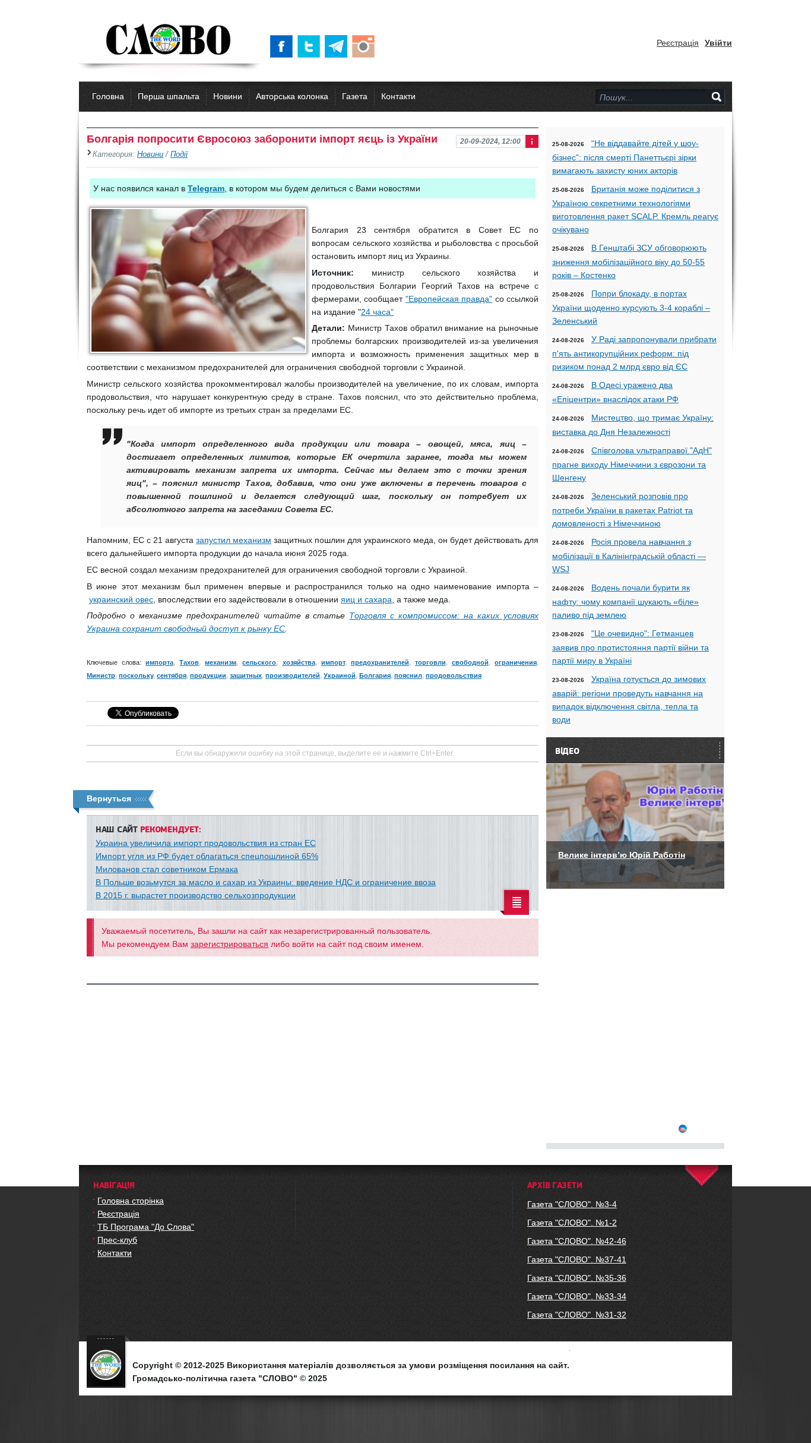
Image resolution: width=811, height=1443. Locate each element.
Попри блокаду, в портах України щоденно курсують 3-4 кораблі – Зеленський (631, 307)
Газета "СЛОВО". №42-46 (576, 1241)
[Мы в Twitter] (311, 46)
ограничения (516, 662)
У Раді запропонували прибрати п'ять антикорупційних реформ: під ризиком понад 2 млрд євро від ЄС (634, 352)
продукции (208, 675)
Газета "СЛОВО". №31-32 (576, 1314)
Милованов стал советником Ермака (167, 869)
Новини (227, 96)
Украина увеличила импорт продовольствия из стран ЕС (206, 843)
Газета (355, 96)
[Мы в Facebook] (283, 46)
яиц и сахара (366, 599)
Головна (108, 96)
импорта (159, 662)
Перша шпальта (168, 96)
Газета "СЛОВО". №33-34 (576, 1296)
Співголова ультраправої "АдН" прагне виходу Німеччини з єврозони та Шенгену (632, 464)
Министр (101, 675)
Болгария (375, 675)
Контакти (398, 96)
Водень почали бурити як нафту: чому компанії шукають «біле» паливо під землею (625, 601)
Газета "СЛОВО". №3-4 (572, 1204)
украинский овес (121, 599)
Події (179, 154)
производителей (292, 675)
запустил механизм (233, 540)
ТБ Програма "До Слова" (145, 1227)
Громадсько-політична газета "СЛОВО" (169, 40)
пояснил (408, 675)
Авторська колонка (292, 96)
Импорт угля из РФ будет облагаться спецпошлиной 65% (207, 856)
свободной (470, 662)
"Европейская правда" (449, 299)
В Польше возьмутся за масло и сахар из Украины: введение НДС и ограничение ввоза (266, 882)
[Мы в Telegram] (338, 46)
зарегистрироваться (229, 944)
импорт (333, 662)
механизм (220, 662)
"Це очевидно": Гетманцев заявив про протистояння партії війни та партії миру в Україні (630, 647)
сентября (171, 675)
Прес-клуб (117, 1240)
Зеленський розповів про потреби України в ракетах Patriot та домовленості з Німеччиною (622, 509)
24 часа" (377, 312)
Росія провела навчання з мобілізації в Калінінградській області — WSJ (629, 555)
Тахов (189, 662)
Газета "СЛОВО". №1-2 (572, 1222)
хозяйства (299, 662)
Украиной (340, 675)
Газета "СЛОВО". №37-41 (576, 1259)
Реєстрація (678, 43)
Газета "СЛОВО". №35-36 (576, 1278)
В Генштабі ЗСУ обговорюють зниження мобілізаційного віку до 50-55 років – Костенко (629, 261)
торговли (430, 662)
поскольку (136, 675)
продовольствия (453, 675)
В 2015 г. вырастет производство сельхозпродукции (196, 895)
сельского (259, 662)
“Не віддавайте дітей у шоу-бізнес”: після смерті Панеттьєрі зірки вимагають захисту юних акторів (625, 156)
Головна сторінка (130, 1200)
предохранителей (380, 662)
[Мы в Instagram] (365, 46)
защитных (246, 675)
